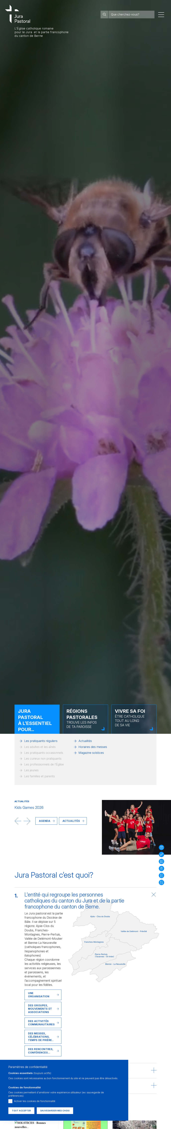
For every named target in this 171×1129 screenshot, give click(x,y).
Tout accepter (21, 1110)
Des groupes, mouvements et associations (40, 1009)
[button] (18, 821)
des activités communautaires (41, 1022)
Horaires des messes (92, 747)
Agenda (44, 820)
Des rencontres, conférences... (40, 1050)
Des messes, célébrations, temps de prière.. (40, 1037)
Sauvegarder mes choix (55, 1110)
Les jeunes (31, 770)
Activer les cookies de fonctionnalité (34, 1101)
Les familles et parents (39, 776)
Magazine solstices (91, 752)
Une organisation (38, 994)
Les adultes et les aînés (40, 747)
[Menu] (161, 14)
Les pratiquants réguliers (40, 741)
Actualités (85, 741)
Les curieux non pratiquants (42, 758)
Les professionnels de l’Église (44, 764)
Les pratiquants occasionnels (43, 752)
